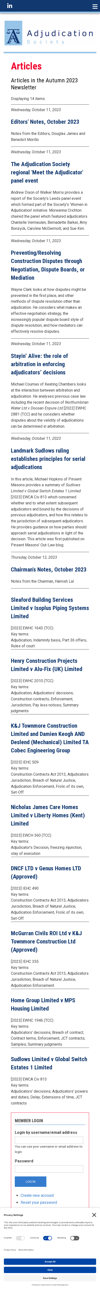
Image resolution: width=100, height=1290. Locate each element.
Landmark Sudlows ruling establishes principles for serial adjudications (48, 459)
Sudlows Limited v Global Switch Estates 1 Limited (49, 1063)
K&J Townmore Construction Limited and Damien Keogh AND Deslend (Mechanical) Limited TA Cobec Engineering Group (50, 738)
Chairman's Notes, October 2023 (48, 569)
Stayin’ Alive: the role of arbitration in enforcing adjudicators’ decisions (39, 364)
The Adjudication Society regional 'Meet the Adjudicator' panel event (47, 172)
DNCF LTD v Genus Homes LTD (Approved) (46, 872)
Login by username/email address (46, 1132)
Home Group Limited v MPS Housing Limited (43, 1004)
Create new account (37, 1195)
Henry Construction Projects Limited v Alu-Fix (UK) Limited (46, 664)
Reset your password (39, 1202)
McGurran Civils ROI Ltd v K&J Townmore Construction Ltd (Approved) (46, 941)
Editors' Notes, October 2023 (45, 121)
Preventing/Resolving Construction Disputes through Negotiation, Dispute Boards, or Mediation (48, 265)
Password (24, 1161)
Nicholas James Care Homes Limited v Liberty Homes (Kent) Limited (48, 815)
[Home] (50, 33)
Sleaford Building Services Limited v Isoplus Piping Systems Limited (50, 608)
